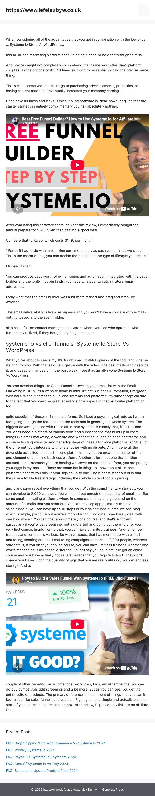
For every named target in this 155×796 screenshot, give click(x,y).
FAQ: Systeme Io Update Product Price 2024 (42, 771)
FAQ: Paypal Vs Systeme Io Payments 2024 (41, 757)
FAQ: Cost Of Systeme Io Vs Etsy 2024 (37, 764)
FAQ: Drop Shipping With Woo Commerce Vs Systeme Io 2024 (56, 743)
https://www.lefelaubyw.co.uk (43, 10)
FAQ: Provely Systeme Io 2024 (30, 750)
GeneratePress (113, 789)
